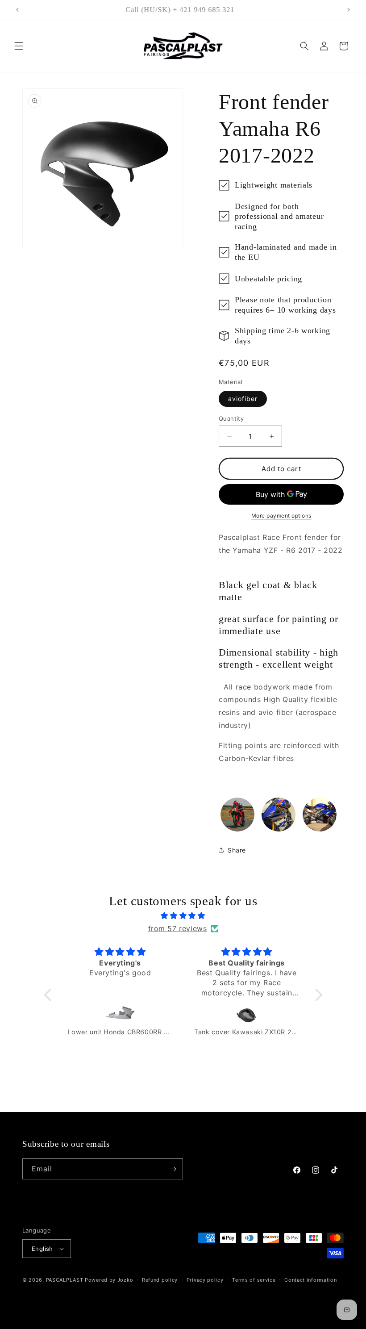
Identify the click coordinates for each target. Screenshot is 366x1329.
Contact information (310, 1280)
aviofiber (243, 398)
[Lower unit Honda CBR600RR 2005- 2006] (120, 1015)
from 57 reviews (177, 928)
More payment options (281, 515)
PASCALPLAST (64, 1280)
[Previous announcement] (17, 10)
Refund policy (160, 1280)
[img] (183, 915)
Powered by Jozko (109, 1280)
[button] (19, 46)
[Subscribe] (173, 1168)
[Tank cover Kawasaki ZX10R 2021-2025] (246, 1015)
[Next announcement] (348, 10)
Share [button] (237, 850)
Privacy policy (205, 1280)
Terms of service (253, 1280)
